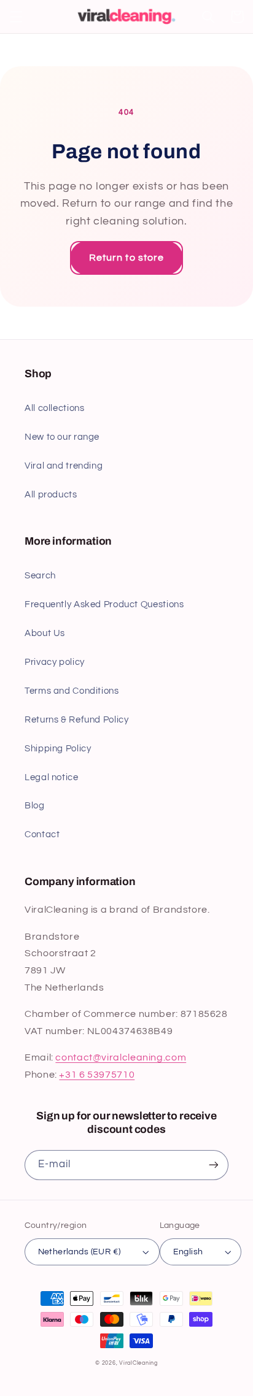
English (188, 1252)
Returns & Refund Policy (77, 719)
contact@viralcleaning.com (120, 1057)
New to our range (62, 437)
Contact (42, 834)
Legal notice (52, 777)
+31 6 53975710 (96, 1075)
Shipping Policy (58, 748)
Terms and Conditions (72, 691)
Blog (35, 805)
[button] (16, 16)
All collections (54, 408)
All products (51, 494)
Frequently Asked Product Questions (104, 604)
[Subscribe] (214, 1165)
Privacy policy (55, 662)
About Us (45, 633)
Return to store (126, 258)
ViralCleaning (138, 1363)
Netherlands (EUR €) (79, 1252)
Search (40, 575)
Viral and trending (64, 465)
